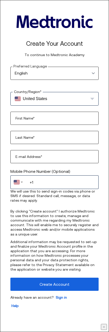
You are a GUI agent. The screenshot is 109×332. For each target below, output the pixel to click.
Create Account (54, 284)
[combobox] (18, 182)
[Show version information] (104, 327)
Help (15, 306)
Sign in (61, 297)
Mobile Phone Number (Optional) (40, 171)
